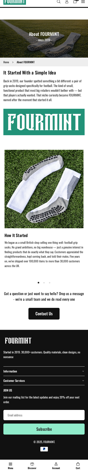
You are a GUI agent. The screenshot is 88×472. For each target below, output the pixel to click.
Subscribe (44, 429)
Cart (78, 468)
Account (56, 468)
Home (6, 62)
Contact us (44, 313)
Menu (10, 468)
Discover (32, 468)
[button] (38, 282)
